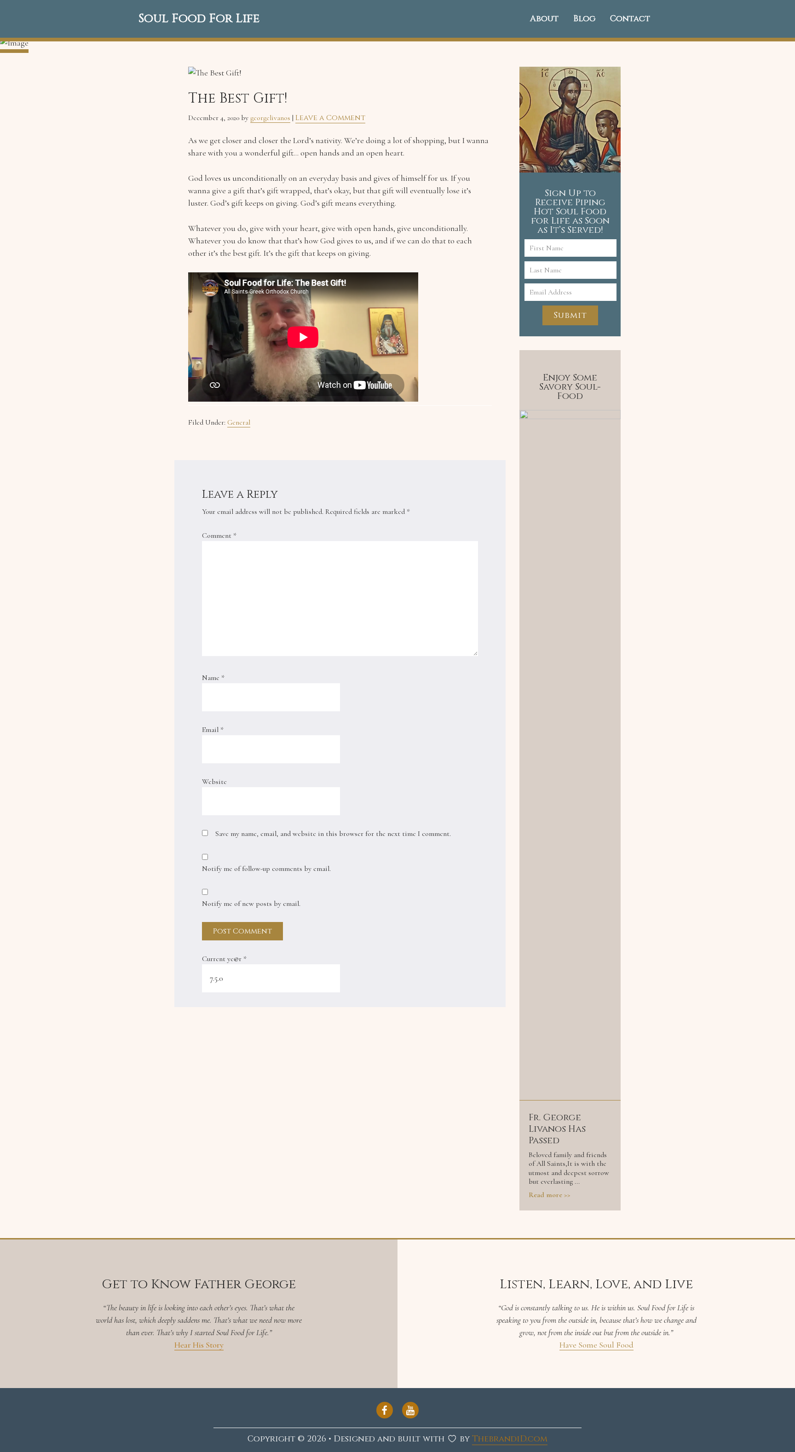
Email (213, 729)
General (238, 422)
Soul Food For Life (198, 19)
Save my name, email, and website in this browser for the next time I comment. (333, 833)
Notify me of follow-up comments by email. (266, 868)
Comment (219, 535)
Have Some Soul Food (596, 1345)
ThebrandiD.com (509, 1439)
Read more (545, 1195)
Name (213, 677)
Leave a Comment (330, 118)
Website (214, 781)
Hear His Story (199, 1345)
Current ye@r (224, 958)
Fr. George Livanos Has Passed (557, 1129)
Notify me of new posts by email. (251, 903)
